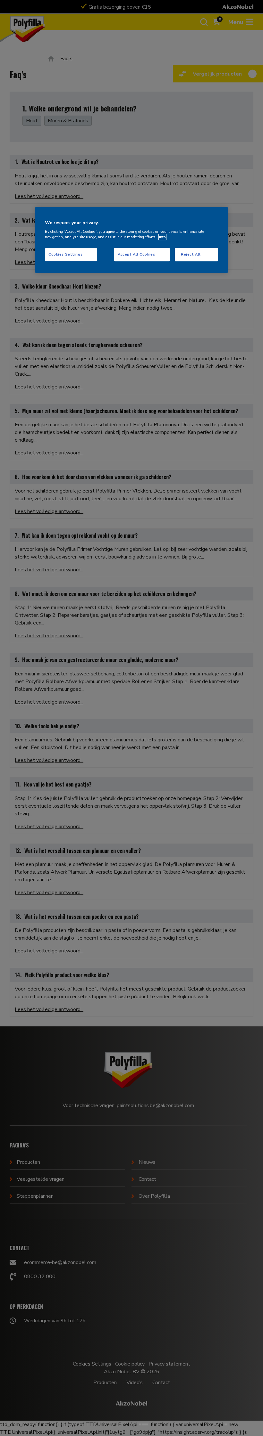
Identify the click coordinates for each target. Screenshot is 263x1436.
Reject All (191, 254)
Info (162, 237)
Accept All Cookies (136, 254)
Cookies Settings (65, 254)
